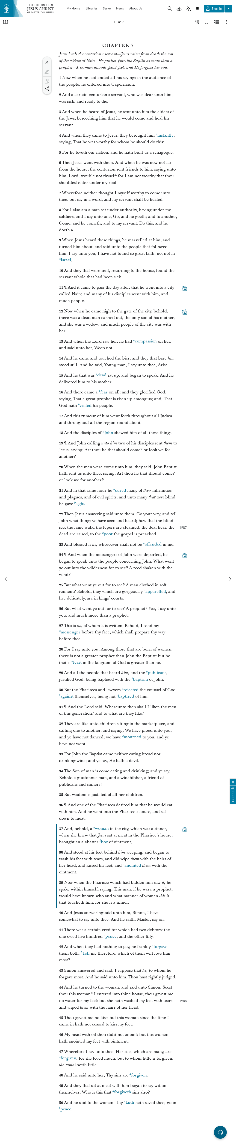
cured (120, 490)
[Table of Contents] (5, 22)
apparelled (155, 591)
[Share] (47, 88)
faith (130, 1103)
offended (153, 544)
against (67, 696)
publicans (157, 673)
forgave (160, 947)
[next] (229, 578)
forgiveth (122, 1092)
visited (85, 405)
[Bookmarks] (206, 22)
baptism (140, 679)
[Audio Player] (220, 1132)
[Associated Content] (184, 288)
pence (111, 936)
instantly (165, 135)
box (104, 842)
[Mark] (47, 71)
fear (104, 392)
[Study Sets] (196, 22)
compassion (146, 341)
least (77, 662)
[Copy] (47, 81)
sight (80, 504)
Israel (66, 260)
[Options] (226, 22)
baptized (126, 696)
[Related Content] (216, 22)
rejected (131, 690)
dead (101, 375)
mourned (132, 737)
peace (65, 1109)
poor (108, 534)
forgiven (68, 1058)
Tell (86, 953)
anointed (132, 865)
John (108, 433)
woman (102, 829)
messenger (70, 632)
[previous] (6, 578)
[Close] (47, 62)
